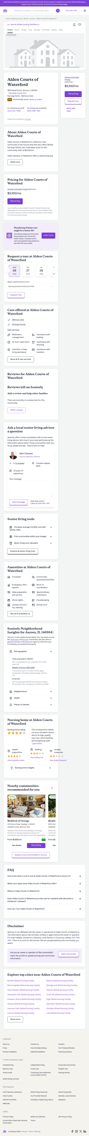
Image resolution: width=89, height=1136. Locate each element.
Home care (35, 1069)
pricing (23, 30)
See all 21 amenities (18, 614)
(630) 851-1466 (14, 111)
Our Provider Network (39, 1096)
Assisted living (8, 1065)
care (30, 30)
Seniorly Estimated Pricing (17, 189)
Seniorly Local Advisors (67, 1096)
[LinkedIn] (84, 1131)
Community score (21, 99)
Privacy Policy (8, 1117)
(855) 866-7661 (33, 111)
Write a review (16, 410)
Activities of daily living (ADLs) (42, 1100)
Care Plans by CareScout (12, 1092)
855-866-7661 (71, 10)
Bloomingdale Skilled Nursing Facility (23, 985)
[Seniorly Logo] (5, 10)
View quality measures (58, 760)
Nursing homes (64, 1073)
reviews (37, 30)
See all (23, 25)
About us (6, 1044)
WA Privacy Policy (65, 1117)
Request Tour (16, 295)
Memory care (8, 1069)
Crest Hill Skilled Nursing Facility (60, 995)
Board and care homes (66, 1065)
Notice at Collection (38, 1117)
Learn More (37, 744)
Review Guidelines (10, 1052)
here (65, 4)
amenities (46, 30)
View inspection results (15, 760)
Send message (18, 502)
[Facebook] (72, 1131)
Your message (15, 479)
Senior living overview (11, 1079)
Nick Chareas (26, 454)
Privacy (24, 1131)
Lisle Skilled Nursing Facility (58, 1013)
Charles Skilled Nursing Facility (59, 990)
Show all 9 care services (20, 359)
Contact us (35, 1044)
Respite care (63, 1069)
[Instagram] (76, 1131)
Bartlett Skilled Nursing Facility (20, 981)
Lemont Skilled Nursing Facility (20, 1013)
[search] (58, 10)
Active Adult (7, 1073)
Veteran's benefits (9, 1100)
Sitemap (37, 1131)
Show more (15, 1019)
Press (5, 1048)
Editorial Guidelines (38, 1052)
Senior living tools (64, 1092)
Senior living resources (39, 1092)
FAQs (61, 30)
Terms (33, 1120)
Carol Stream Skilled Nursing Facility (23, 990)
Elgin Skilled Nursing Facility (58, 999)
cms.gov (28, 119)
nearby (54, 30)
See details (16, 845)
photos (10, 30)
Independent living (38, 1065)
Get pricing (15, 201)
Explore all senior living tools (22, 551)
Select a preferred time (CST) (18, 282)
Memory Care (18, 320)
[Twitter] (80, 1131)
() (19, 463)
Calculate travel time (17, 93)
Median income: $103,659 (23, 668)
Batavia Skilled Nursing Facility (59, 981)
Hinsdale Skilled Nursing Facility (60, 1008)
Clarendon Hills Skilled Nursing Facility (24, 995)
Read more (15, 162)
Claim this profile (68, 954)
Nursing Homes (18, 324)
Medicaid (6, 1103)
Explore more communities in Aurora (31, 855)
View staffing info (36, 757)
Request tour (73, 101)
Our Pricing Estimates (66, 1048)
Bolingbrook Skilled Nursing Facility (61, 985)
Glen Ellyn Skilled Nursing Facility (60, 1004)
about (17, 30)
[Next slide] (54, 270)
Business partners (65, 1052)
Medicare (61, 1100)
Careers (61, 1044)
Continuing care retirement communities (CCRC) (41, 1074)
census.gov (14, 639)
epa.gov (25, 639)
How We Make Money (39, 1048)
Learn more (48, 235)
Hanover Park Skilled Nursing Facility (23, 1008)
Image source (11, 35)
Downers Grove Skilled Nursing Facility (24, 999)
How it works (7, 1096)
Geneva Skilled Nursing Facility (20, 1004)
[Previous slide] (7, 270)
